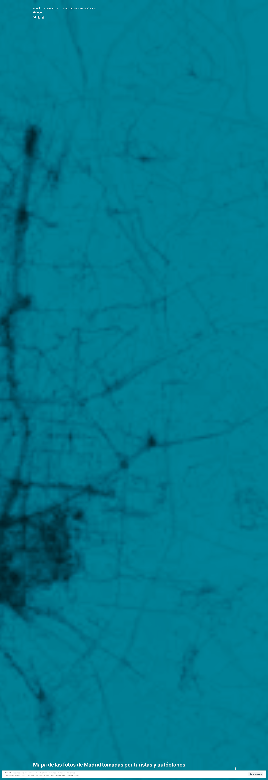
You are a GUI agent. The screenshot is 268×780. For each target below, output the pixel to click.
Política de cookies (72, 775)
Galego (37, 12)
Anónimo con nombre (45, 8)
